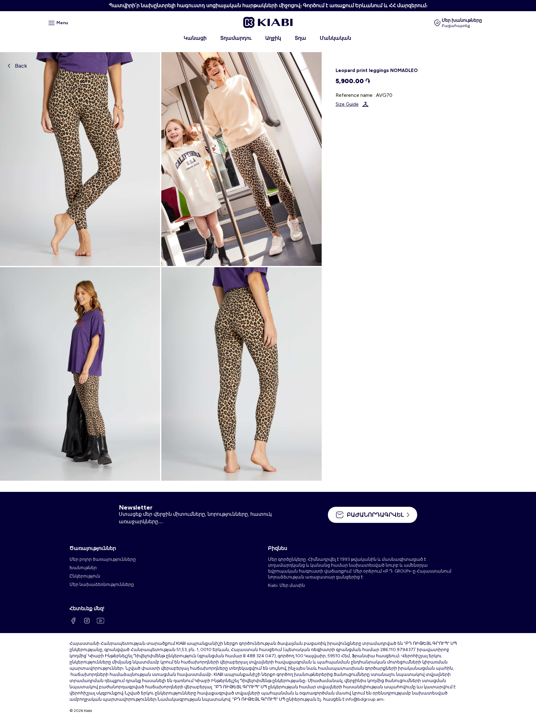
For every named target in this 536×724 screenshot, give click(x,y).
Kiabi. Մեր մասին (286, 585)
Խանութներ (83, 567)
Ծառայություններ (92, 548)
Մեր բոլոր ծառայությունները (102, 559)
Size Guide (347, 104)
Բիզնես (277, 548)
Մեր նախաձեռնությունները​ (101, 584)
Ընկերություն (84, 576)
